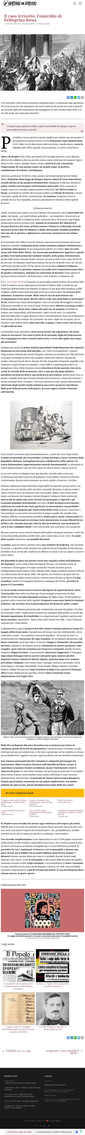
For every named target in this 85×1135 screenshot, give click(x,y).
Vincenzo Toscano (13, 24)
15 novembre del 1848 (15, 281)
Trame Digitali (55, 1121)
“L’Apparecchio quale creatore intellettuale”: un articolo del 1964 (14, 802)
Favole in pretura (65, 800)
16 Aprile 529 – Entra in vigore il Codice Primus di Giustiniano (20, 1107)
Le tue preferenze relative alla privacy (54, 1132)
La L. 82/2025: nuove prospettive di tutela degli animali (40, 812)
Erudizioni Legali (43, 24)
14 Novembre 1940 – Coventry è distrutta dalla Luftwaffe (22, 1089)
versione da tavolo (51, 938)
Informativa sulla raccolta (19, 1132)
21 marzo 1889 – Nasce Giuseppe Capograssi (21, 1101)
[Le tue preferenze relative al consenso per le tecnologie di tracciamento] (81, 1131)
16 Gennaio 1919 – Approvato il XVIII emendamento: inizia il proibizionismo (20, 1095)
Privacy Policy (29, 1121)
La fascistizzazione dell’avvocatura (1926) (20, 1083)
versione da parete (34, 938)
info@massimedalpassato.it (54, 1085)
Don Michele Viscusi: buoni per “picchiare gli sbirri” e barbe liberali (71, 812)
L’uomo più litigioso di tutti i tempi (13, 811)
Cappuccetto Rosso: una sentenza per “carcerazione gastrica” (41, 802)
